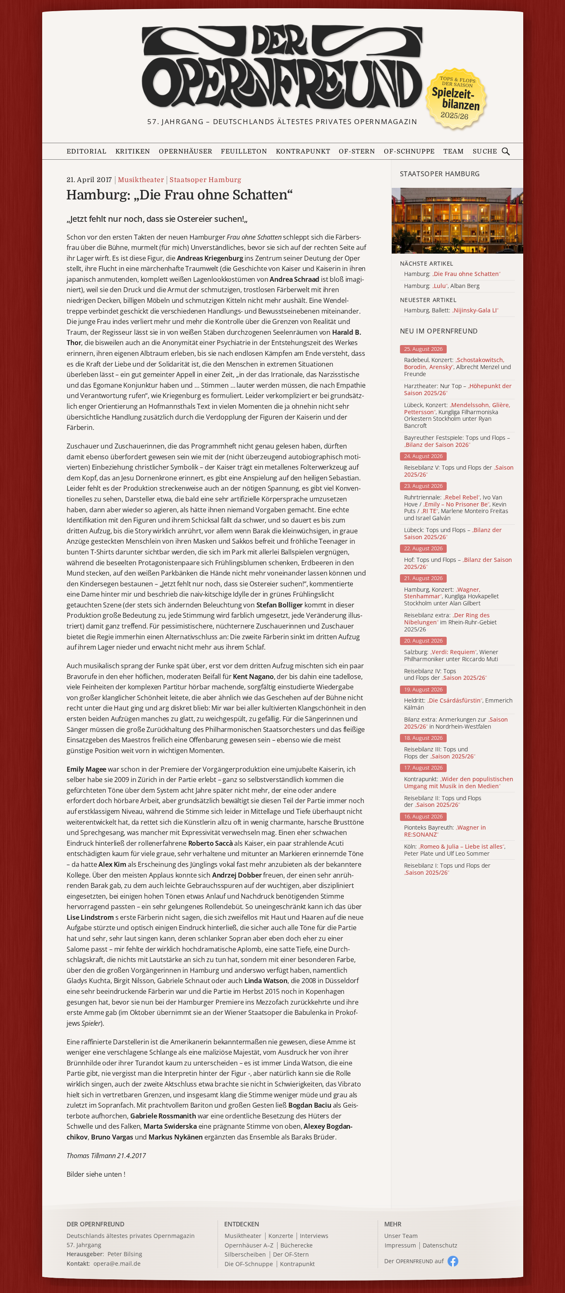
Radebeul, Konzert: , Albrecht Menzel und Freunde (457, 367)
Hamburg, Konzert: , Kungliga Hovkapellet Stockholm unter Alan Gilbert (451, 596)
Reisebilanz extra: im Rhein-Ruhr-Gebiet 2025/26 (450, 622)
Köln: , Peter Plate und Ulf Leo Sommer (454, 850)
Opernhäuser (186, 151)
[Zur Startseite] (282, 67)
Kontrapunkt (303, 151)
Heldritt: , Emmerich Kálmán (458, 704)
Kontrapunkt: (458, 783)
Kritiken (133, 151)
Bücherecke (296, 1245)
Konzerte (280, 1236)
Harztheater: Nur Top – (458, 390)
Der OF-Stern (291, 1254)
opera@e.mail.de (117, 1263)
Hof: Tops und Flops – (458, 564)
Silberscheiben (245, 1254)
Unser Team (401, 1236)
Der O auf (414, 1261)
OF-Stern (357, 151)
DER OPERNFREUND (95, 1224)
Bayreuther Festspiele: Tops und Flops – (457, 441)
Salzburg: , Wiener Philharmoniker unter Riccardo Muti (451, 656)
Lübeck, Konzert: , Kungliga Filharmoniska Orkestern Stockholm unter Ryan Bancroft (457, 415)
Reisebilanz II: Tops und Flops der (442, 802)
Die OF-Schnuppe (249, 1264)
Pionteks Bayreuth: (445, 831)
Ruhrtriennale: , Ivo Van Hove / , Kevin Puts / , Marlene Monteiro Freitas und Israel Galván (456, 508)
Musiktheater (141, 180)
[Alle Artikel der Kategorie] (457, 221)
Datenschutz (440, 1245)
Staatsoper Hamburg (205, 180)
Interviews (314, 1236)
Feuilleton (244, 151)
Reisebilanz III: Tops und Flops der (439, 753)
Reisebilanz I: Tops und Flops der (447, 869)
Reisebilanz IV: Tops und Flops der (445, 675)
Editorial (87, 151)
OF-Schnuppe (409, 151)
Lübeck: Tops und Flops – (453, 534)
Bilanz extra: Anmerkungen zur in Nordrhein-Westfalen (456, 723)
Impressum (400, 1245)
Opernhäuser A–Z (249, 1245)
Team (453, 151)
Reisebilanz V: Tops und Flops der (459, 471)
